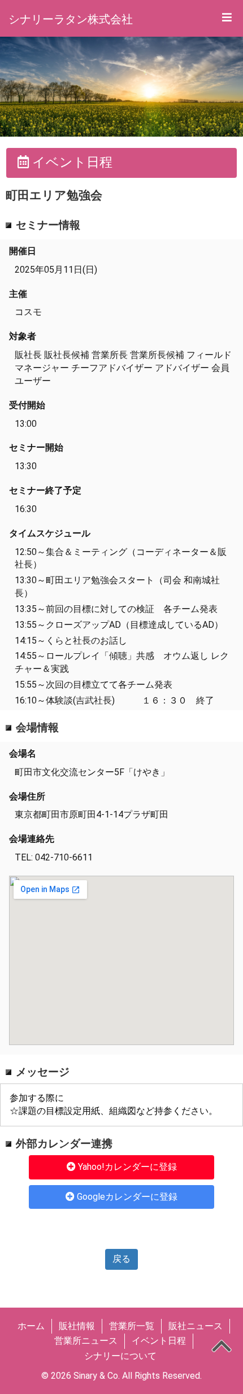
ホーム (31, 1326)
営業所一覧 (131, 1326)
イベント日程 (159, 1340)
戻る (121, 1258)
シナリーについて (120, 1356)
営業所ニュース (86, 1340)
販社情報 (77, 1326)
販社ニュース (195, 1326)
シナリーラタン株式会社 (70, 19)
